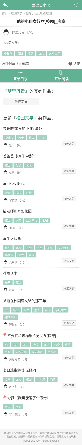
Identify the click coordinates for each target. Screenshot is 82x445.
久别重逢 (54, 53)
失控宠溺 (21, 101)
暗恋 (30, 53)
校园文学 (16, 13)
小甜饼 (8, 53)
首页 (5, 13)
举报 (73, 436)
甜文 (41, 53)
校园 (20, 53)
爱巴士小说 (41, 5)
